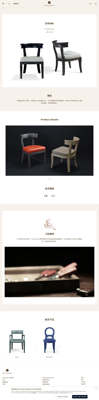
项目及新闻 (46, 384)
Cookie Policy (64, 392)
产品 (3, 380)
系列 (3, 384)
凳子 (47, 32)
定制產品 (5, 382)
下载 (46, 195)
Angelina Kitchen (48, 377)
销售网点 (45, 382)
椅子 (51, 32)
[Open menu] (3, 4)
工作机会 (83, 381)
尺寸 (53, 195)
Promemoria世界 (8, 377)
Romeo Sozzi (50, 29)
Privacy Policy (55, 392)
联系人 (82, 377)
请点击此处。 (34, 392)
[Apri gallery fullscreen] (49, 151)
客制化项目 (46, 380)
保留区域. (83, 384)
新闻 (82, 379)
